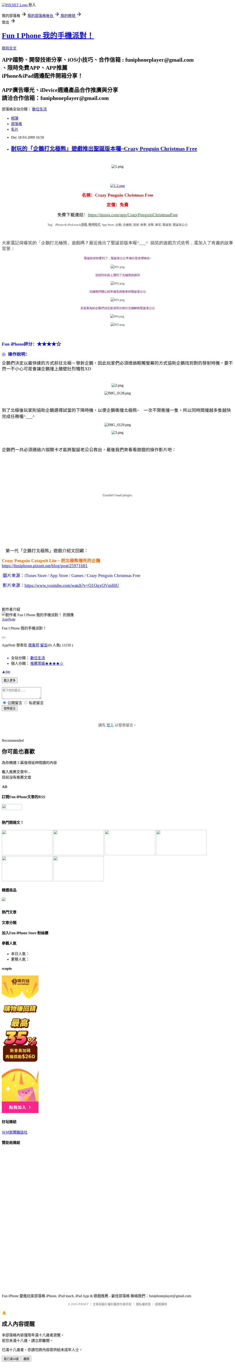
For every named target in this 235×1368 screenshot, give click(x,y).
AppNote (8, 619)
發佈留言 (10, 708)
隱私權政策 (143, 1304)
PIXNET (83, 1304)
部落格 (16, 124)
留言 (44, 645)
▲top (6, 671)
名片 (14, 129)
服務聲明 (161, 1304)
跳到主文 (9, 48)
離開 (26, 1359)
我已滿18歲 (11, 1359)
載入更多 (10, 680)
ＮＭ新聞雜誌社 (15, 1132)
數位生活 (39, 109)
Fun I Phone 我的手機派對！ (48, 35)
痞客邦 (33, 645)
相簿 (14, 118)
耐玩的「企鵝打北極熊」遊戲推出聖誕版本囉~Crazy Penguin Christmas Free (104, 149)
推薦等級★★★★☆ (46, 663)
